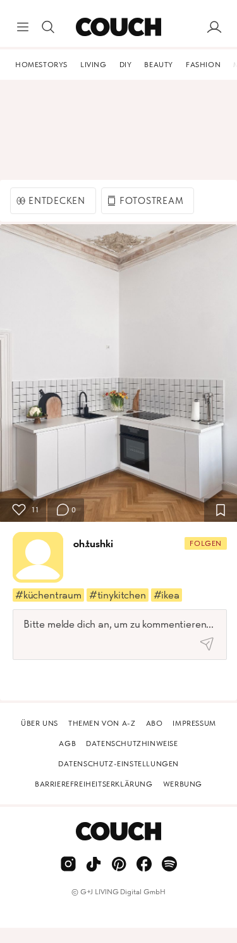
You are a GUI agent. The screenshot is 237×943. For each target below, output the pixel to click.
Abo (154, 723)
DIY (125, 64)
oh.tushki (92, 543)
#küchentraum (48, 594)
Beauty (158, 64)
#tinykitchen (117, 594)
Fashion (203, 64)
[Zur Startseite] (118, 27)
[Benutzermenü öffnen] (214, 27)
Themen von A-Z (101, 723)
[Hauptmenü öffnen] (22, 27)
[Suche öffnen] (48, 27)
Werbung (182, 784)
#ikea (166, 594)
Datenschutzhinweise (132, 743)
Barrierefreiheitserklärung (94, 784)
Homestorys (41, 64)
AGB (67, 743)
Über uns (39, 723)
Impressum (194, 723)
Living (93, 64)
